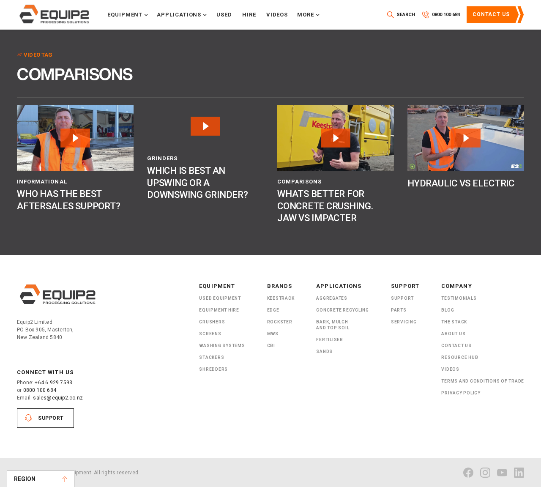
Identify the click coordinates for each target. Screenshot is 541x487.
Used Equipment (220, 298)
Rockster (279, 322)
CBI (271, 345)
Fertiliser (329, 339)
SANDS (324, 351)
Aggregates (331, 298)
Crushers (212, 322)
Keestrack (281, 298)
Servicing (404, 322)
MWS (273, 333)
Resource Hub (459, 357)
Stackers (211, 357)
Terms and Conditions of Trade (482, 381)
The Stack (454, 322)
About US (453, 333)
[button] (128, 15)
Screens (210, 333)
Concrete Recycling (342, 310)
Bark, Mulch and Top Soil (332, 325)
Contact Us (491, 14)
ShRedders (213, 369)
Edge (273, 310)
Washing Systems (222, 345)
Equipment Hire (219, 310)
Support (51, 418)
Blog (447, 310)
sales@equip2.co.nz (58, 398)
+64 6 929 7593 (53, 383)
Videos (277, 14)
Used (224, 14)
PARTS (399, 310)
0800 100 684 (39, 390)
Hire (249, 14)
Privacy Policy (461, 393)
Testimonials (458, 298)
